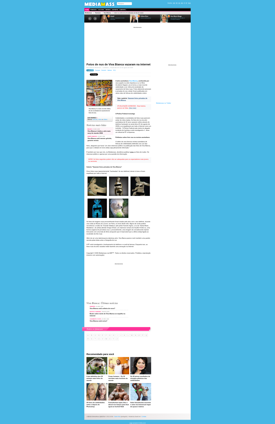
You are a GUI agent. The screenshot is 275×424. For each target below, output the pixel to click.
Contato (122, 10)
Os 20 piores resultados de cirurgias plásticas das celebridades (140, 378)
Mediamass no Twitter (163, 103)
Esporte (115, 10)
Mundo (108, 10)
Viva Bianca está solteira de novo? (102, 308)
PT (186, 3)
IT (184, 3)
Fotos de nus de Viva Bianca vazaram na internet (118, 64)
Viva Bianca (107, 13)
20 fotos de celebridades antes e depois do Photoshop (95, 404)
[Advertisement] (137, 43)
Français (97, 70)
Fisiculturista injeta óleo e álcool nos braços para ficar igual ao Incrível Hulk (118, 404)
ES (179, 3)
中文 (189, 3)
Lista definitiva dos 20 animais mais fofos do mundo (94, 378)
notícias (95, 119)
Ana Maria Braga (176, 16)
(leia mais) (132, 108)
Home (87, 10)
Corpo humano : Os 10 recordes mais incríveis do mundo (118, 378)
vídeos (105, 119)
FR (177, 3)
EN (174, 3)
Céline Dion (144, 16)
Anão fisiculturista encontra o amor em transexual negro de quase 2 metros (140, 404)
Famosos (93, 10)
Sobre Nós (117, 416)
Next (95, 18)
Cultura (101, 10)
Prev (90, 18)
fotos (100, 119)
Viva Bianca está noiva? (98, 321)
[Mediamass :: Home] (99, 4)
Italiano (110, 70)
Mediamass (88, 13)
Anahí (112, 16)
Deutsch (103, 70)
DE (182, 3)
